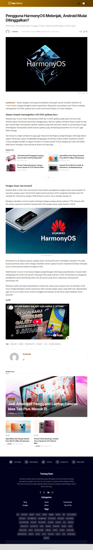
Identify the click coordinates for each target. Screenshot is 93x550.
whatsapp (71, 534)
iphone (70, 522)
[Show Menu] (79, 3)
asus (38, 514)
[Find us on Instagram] (52, 492)
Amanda (15, 32)
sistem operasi (54, 344)
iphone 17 (34, 526)
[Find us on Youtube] (48, 492)
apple (21, 344)
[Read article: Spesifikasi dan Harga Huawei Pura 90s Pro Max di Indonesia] (53, 158)
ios (46, 344)
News (39, 32)
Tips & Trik (67, 505)
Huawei (9, 105)
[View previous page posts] (44, 177)
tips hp (50, 534)
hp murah (52, 518)
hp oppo (61, 518)
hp (64, 514)
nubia (64, 526)
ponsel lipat (39, 530)
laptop (48, 526)
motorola (56, 526)
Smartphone (67, 502)
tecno (37, 534)
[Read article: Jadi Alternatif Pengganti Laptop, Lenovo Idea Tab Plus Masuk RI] (11, 158)
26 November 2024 (28, 32)
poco (30, 530)
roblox (62, 530)
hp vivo (33, 522)
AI (18, 514)
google (51, 514)
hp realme (69, 518)
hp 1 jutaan (72, 514)
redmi (55, 530)
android (13, 344)
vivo (63, 534)
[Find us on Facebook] (40, 492)
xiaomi (46, 538)
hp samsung (24, 522)
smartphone (22, 534)
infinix (58, 522)
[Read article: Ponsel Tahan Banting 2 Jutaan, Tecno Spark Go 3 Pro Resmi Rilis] (11, 167)
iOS (43, 196)
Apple (8, 266)
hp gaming (42, 518)
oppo (70, 526)
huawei (39, 344)
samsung (70, 530)
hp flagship (32, 518)
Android (25, 201)
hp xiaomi (42, 522)
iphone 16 (24, 526)
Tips (43, 534)
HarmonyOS (74, 127)
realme (48, 530)
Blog (25, 502)
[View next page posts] (48, 177)
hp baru (22, 518)
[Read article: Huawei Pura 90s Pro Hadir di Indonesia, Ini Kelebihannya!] (53, 167)
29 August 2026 (22, 160)
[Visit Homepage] (15, 3)
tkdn (58, 534)
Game (46, 502)
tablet (31, 534)
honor (58, 514)
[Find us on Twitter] (44, 492)
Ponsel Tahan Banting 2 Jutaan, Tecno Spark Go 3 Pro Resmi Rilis (46, 441)
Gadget (11, 399)
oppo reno (23, 530)
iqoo (41, 526)
